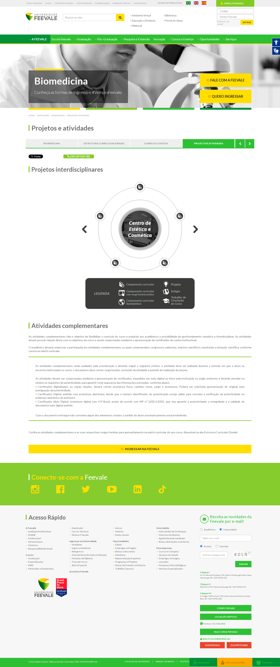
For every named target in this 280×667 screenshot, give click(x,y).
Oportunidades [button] (209, 39)
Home (31, 115)
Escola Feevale (61, 39)
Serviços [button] (231, 39)
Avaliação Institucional (39, 531)
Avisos (118, 528)
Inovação (159, 39)
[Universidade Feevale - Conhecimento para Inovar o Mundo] (51, 586)
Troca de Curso (79, 561)
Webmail (136, 25)
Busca (49, 3)
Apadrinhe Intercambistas (171, 538)
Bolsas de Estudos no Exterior (130, 565)
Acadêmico (209, 529)
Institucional (34, 538)
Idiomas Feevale (80, 534)
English (196, 3)
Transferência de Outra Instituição (89, 554)
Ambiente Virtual (121, 3)
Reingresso (77, 551)
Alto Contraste (84, 3)
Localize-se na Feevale (137, 662)
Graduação (43, 115)
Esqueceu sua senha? (223, 22)
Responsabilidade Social (40, 548)
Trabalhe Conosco (124, 568)
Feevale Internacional (170, 3)
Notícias (119, 531)
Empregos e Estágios (125, 548)
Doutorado (77, 528)
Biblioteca (170, 15)
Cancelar (224, 546)
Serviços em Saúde (168, 554)
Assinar (208, 546)
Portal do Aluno (174, 20)
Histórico (33, 545)
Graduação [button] (83, 39)
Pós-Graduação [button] (107, 39)
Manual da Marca (165, 662)
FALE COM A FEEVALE (226, 631)
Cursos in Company (168, 551)
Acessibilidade (102, 3)
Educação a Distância (143, 20)
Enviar (243, 564)
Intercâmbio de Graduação (172, 531)
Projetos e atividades (78, 115)
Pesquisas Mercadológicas (172, 565)
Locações (163, 561)
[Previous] (240, 143)
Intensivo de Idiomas (169, 534)
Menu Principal (35, 3)
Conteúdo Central (64, 3)
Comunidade (230, 529)
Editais (118, 544)
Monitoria (120, 554)
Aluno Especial (79, 565)
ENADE (32, 534)
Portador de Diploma (82, 558)
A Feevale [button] (39, 39)
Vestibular (76, 544)
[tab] (203, 662)
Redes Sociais (122, 534)
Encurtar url (80, 156)
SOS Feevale (141, 3)
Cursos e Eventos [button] (182, 39)
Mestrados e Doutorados (41, 568)
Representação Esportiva (128, 558)
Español (204, 3)
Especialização (35, 561)
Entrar (247, 22)
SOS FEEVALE (212, 645)
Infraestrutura (35, 541)
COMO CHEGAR (226, 608)
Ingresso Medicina (81, 548)
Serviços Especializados (170, 568)
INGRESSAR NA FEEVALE (141, 449)
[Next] (249, 143)
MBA (30, 565)
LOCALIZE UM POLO (226, 616)
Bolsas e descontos (125, 551)
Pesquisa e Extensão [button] (136, 39)
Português (188, 3)
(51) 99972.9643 (239, 645)
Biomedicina (58, 115)
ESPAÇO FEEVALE (234, 3)
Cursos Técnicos (80, 531)
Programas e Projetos (126, 561)
